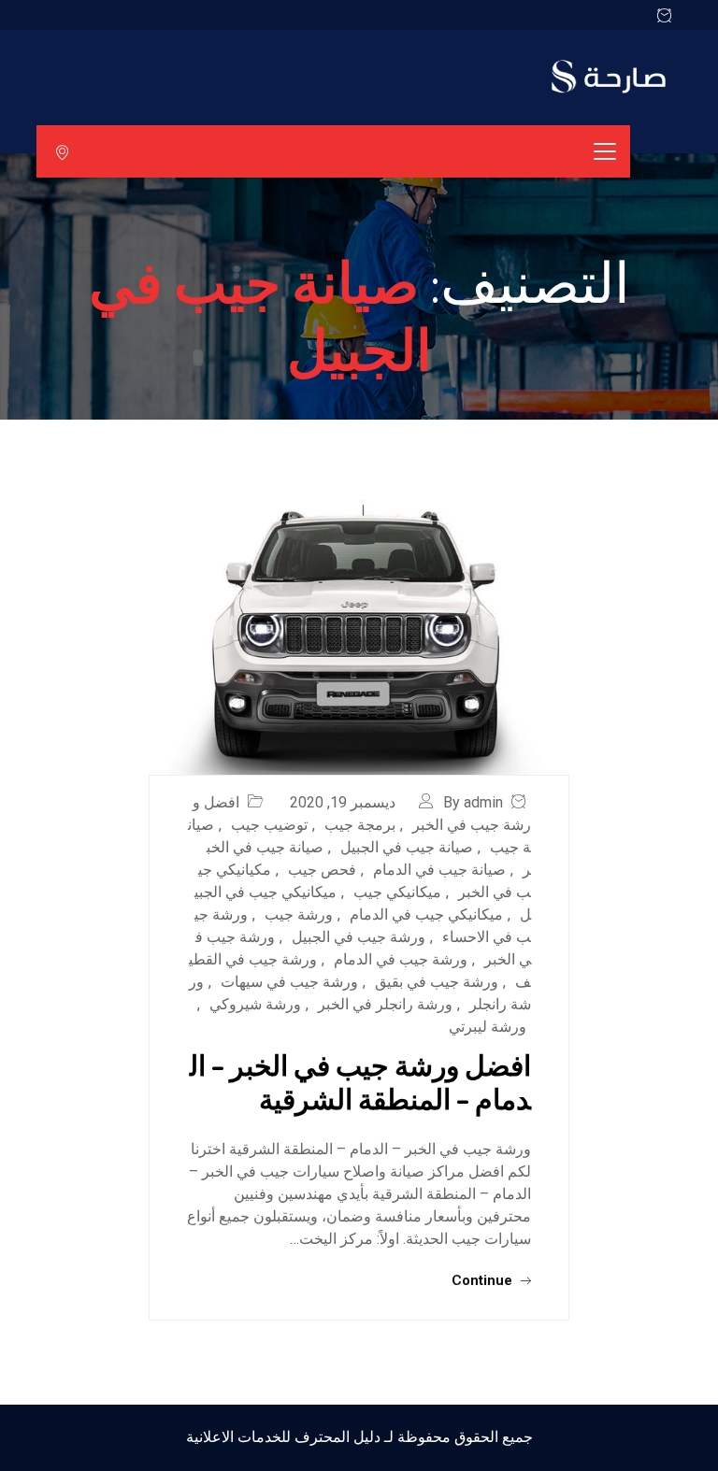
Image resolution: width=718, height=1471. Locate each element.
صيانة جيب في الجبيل (406, 847)
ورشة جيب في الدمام (400, 959)
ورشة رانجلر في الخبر (385, 1004)
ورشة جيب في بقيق (436, 982)
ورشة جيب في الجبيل (358, 937)
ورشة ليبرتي (487, 1026)
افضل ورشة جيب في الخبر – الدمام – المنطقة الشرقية (360, 1081)
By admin (473, 802)
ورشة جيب (299, 914)
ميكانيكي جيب (397, 892)
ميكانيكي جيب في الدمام (426, 914)
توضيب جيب (269, 825)
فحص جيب (322, 869)
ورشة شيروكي (255, 1004)
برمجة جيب (359, 825)
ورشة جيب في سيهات (289, 982)
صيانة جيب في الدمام (439, 869)
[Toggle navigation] (605, 151)
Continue (484, 1280)
